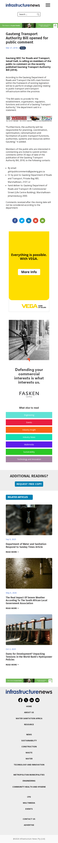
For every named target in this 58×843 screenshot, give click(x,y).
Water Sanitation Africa (29, 718)
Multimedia (29, 444)
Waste (29, 752)
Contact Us (29, 819)
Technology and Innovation (29, 459)
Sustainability (29, 452)
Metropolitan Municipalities (29, 774)
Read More (11, 552)
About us (29, 712)
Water (29, 758)
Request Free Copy (29, 484)
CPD (29, 797)
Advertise (29, 825)
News (23, 48)
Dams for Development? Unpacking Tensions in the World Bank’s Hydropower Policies (29, 656)
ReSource (29, 724)
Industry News (29, 437)
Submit (38, 14)
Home (29, 706)
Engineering (29, 415)
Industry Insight (29, 429)
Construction (29, 746)
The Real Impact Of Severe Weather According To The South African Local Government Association (26, 600)
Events (29, 422)
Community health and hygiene (29, 786)
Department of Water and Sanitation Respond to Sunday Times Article (26, 545)
